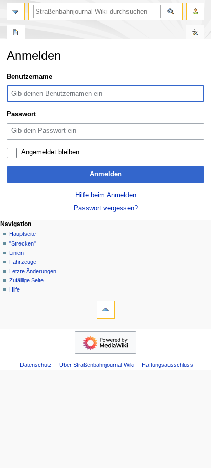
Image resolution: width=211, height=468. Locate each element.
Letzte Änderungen (32, 271)
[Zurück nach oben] (106, 310)
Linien (16, 253)
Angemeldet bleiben (50, 152)
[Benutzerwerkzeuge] (195, 11)
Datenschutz (36, 365)
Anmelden (106, 174)
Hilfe (14, 289)
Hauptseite (22, 234)
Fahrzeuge (22, 262)
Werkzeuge (195, 33)
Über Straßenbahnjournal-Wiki (96, 365)
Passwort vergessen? (106, 208)
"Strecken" (22, 243)
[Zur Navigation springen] (16, 11)
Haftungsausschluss (167, 365)
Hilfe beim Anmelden (105, 195)
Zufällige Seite (26, 280)
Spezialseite (16, 33)
